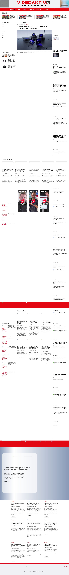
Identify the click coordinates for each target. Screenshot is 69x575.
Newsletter (38, 9)
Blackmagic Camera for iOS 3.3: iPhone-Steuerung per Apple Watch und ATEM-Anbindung (59, 136)
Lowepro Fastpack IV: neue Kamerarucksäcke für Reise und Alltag (59, 282)
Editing (27, 24)
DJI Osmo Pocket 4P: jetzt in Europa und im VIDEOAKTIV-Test (59, 67)
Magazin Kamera (18, 506)
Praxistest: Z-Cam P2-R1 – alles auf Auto (59, 375)
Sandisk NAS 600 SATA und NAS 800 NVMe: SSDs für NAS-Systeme (7, 170)
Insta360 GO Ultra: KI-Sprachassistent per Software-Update (59, 266)
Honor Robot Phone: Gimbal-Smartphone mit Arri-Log (11, 55)
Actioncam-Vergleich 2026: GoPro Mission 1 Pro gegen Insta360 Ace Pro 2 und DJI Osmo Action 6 (60, 326)
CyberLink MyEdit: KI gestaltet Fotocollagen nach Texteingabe (33, 347)
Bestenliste (31, 9)
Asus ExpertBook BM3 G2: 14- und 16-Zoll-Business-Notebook (33, 321)
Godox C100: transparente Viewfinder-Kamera (58, 219)
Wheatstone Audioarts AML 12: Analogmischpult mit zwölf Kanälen (34, 170)
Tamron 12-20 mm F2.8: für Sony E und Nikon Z (60, 235)
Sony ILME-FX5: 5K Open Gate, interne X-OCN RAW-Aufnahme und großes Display (59, 103)
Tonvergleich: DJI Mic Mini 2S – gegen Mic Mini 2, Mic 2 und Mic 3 (46, 16)
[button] (58, 9)
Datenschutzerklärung (38, 571)
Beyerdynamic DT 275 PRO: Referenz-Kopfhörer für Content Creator (59, 152)
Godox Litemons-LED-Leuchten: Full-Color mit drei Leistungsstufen (22, 347)
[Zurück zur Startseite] (33, 3)
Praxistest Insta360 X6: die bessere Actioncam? (60, 425)
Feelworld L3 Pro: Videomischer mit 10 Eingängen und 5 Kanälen (46, 321)
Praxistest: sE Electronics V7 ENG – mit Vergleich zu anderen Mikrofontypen (34, 545)
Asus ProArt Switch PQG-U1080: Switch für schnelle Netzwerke (60, 250)
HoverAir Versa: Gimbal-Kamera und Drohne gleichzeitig (60, 51)
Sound (34, 173)
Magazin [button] (24, 9)
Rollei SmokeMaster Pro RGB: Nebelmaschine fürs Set (59, 299)
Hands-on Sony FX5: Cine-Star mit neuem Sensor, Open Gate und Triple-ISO (60, 408)
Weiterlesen (13, 516)
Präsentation (3, 31)
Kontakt (30, 571)
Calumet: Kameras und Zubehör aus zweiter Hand (59, 119)
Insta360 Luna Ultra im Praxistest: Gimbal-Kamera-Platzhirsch (59, 390)
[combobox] (49, 9)
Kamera (3, 24)
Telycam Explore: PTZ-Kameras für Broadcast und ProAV (61, 170)
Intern (2, 37)
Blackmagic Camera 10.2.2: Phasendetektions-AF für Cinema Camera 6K (12, 66)
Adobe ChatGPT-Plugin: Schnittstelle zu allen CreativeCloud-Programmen (12, 326)
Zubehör (3, 33)
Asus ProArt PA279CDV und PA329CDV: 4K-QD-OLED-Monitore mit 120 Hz (47, 170)
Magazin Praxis (17, 548)
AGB (33, 571)
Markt (2, 35)
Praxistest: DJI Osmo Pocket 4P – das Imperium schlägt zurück (63, 16)
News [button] (19, 9)
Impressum (25, 571)
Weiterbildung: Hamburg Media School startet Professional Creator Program (21, 170)
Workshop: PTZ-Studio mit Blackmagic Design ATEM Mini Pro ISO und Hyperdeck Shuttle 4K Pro (18, 545)
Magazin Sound (34, 506)
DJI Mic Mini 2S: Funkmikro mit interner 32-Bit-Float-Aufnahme (12, 205)
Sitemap (43, 571)
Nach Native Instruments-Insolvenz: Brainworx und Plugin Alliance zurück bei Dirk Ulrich (59, 85)
